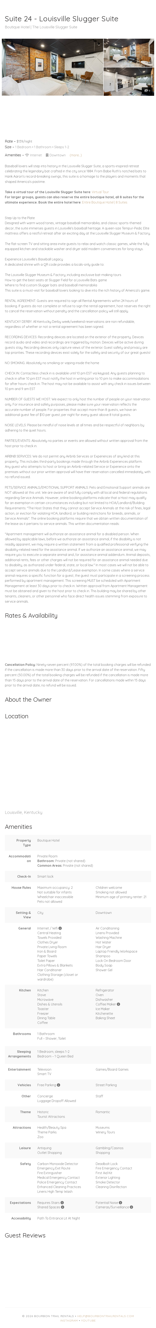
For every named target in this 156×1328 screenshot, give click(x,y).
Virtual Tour (100, 192)
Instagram (69, 1320)
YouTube (88, 1320)
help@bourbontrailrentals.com (105, 1316)
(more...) (76, 155)
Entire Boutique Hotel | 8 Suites (104, 202)
